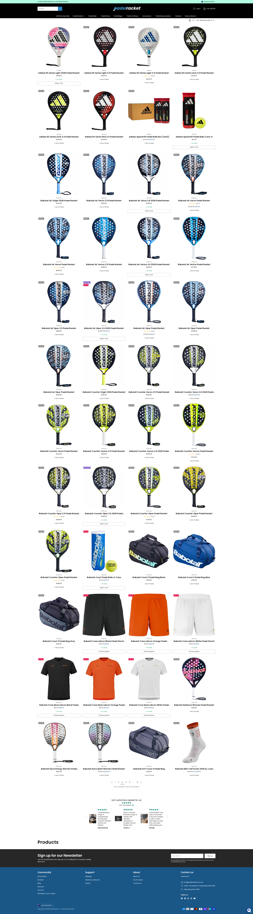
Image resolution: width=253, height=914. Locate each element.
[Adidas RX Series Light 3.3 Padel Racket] (104, 46)
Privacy (87, 883)
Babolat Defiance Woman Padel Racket (194, 705)
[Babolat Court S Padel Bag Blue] (194, 551)
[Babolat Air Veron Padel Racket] (194, 174)
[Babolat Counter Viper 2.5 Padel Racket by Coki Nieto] (59, 487)
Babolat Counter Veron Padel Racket (59, 451)
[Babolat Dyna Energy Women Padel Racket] (59, 742)
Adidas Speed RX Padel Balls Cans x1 (194, 136)
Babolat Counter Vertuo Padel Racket (194, 451)
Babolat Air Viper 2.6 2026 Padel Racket (104, 328)
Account (41, 890)
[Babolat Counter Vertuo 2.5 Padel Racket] (104, 424)
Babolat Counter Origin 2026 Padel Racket (104, 392)
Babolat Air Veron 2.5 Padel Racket (103, 200)
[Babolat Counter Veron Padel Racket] (59, 424)
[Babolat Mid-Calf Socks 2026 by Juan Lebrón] (194, 742)
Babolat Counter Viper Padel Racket (149, 513)
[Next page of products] (141, 782)
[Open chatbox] (249, 910)
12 (137, 782)
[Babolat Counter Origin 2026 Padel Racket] (104, 365)
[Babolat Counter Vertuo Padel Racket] (194, 424)
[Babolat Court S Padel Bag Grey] (59, 615)
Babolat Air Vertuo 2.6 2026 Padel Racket (149, 264)
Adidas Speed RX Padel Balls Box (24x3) (149, 136)
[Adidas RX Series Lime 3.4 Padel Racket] (59, 110)
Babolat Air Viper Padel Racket (149, 328)
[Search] (60, 9)
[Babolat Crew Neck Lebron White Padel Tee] (149, 678)
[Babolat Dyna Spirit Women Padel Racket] (104, 742)
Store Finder (42, 876)
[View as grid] (190, 20)
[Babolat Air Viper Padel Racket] (149, 302)
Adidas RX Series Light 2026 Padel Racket (59, 73)
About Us (136, 876)
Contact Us (137, 883)
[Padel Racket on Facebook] (182, 898)
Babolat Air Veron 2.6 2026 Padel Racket (149, 200)
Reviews (40, 880)
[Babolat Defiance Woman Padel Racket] (194, 678)
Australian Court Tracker (46, 893)
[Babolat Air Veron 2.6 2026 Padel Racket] (149, 174)
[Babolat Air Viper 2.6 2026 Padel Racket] (104, 302)
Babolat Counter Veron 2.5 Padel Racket (149, 392)
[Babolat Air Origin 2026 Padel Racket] (59, 174)
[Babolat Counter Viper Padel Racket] (149, 487)
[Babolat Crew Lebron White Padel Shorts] (194, 615)
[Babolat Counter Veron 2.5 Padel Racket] (149, 365)
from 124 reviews (125, 805)
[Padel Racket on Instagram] (188, 898)
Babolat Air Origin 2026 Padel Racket (59, 200)
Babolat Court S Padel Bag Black (149, 577)
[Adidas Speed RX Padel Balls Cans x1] (194, 110)
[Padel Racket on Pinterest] (185, 898)
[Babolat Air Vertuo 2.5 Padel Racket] (104, 238)
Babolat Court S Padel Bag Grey (59, 641)
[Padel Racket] (126, 8)
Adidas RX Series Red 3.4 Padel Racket (104, 136)
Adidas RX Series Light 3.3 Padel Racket (104, 73)
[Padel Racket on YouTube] (194, 898)
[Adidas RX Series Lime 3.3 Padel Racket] (194, 46)
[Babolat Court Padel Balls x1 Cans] (104, 551)
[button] (86, 816)
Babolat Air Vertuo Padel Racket (194, 264)
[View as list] (193, 20)
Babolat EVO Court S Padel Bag (149, 768)
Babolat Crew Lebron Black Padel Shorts (104, 641)
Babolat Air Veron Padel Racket (194, 200)
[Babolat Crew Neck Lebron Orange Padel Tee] (104, 678)
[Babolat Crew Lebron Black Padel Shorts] (104, 615)
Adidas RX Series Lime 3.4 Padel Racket (59, 136)
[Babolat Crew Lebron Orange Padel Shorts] (149, 615)
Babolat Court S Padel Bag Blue (194, 577)
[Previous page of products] (111, 782)
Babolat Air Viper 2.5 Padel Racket (59, 328)
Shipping (88, 876)
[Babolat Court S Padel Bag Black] (149, 551)
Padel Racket (54, 909)
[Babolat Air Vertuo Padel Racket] (194, 238)
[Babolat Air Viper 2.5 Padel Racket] (59, 302)
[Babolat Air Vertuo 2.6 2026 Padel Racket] (149, 238)
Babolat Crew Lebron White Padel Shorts (194, 641)
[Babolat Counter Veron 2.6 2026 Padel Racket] (194, 365)
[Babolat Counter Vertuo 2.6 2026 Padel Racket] (149, 424)
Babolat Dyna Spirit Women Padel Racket (104, 768)
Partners (41, 887)
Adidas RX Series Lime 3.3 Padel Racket (194, 73)
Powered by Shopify (67, 909)
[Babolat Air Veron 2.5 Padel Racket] (104, 174)
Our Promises (138, 880)
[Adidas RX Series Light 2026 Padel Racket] (59, 46)
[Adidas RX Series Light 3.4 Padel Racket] (149, 46)
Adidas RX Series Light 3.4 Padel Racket (149, 73)
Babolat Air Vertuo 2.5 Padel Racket (104, 264)
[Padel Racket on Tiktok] (191, 898)
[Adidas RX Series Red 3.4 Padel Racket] (104, 110)
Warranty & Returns (92, 880)
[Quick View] (77, 28)
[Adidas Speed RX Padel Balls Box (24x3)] (149, 110)
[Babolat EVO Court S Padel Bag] (149, 742)
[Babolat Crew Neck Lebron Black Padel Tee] (59, 678)
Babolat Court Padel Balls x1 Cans (104, 577)
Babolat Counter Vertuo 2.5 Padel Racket (104, 451)
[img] (126, 803)
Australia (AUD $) (209, 1)
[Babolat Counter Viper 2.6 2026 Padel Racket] (104, 487)
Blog (39, 883)
